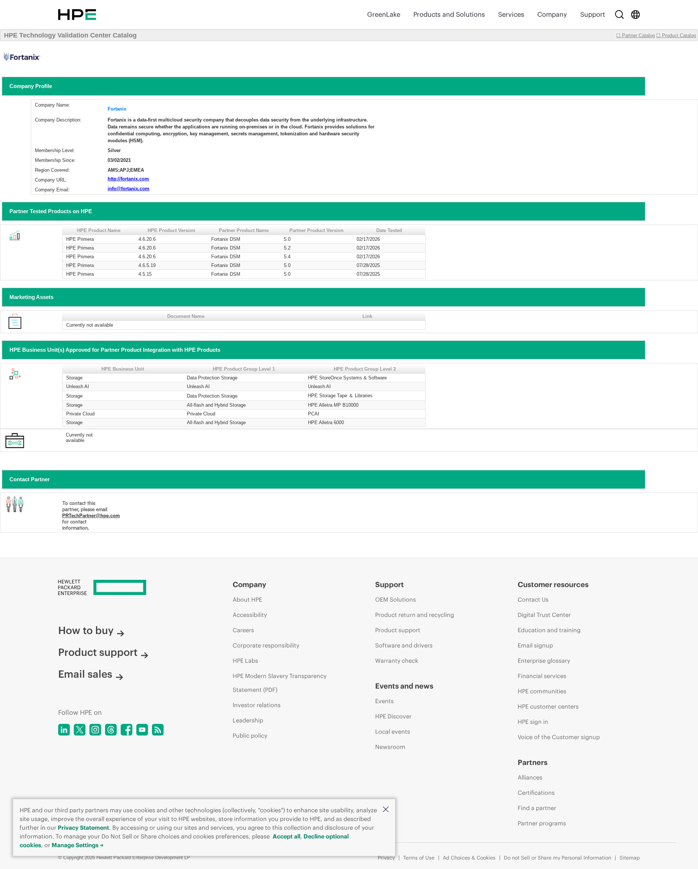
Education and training (549, 630)
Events (384, 701)
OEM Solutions (395, 599)
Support (592, 14)
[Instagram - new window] (95, 730)
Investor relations (257, 705)
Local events (392, 731)
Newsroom (390, 746)
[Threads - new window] (111, 730)
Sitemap (629, 857)
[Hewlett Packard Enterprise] (77, 14)
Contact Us (533, 599)
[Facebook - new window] (126, 730)
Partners (532, 762)
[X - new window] (79, 730)
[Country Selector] (635, 14)
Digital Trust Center (544, 614)
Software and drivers (404, 645)
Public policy (250, 735)
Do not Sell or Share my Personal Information (557, 857)
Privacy (386, 857)
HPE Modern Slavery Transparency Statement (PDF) (279, 682)
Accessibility (250, 614)
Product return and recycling (414, 614)
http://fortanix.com (128, 179)
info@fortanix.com (128, 188)
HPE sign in (533, 721)
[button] (386, 809)
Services (511, 14)
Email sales (85, 674)
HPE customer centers (548, 706)
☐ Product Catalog (676, 35)
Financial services (542, 675)
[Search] (619, 14)
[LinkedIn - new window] (64, 730)
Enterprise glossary (544, 660)
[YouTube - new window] (142, 730)
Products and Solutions (449, 14)
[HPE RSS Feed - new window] (158, 730)
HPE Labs (245, 660)
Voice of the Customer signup (559, 737)
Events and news (404, 685)
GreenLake (383, 14)
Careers (243, 630)
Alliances (530, 777)
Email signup (535, 645)
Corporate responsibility (266, 645)
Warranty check (396, 660)
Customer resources (553, 584)
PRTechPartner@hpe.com (91, 515)
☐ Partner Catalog (635, 35)
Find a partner (537, 808)
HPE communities (542, 691)
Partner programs (542, 823)
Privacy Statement (83, 827)
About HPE (247, 599)
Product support (97, 652)
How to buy (85, 630)
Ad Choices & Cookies (469, 857)
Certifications (536, 792)
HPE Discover (393, 716)
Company (552, 14)
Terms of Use (418, 857)
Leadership (248, 720)
